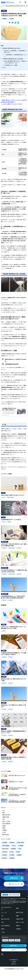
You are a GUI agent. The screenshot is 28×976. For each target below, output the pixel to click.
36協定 (12, 852)
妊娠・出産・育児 (5, 919)
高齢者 (18, 925)
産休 (20, 848)
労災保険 (12, 18)
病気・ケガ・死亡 (20, 922)
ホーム (2, 5)
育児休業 (5, 852)
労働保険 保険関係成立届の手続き (11, 48)
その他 (3, 932)
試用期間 (5, 842)
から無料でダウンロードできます (11, 104)
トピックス (4, 912)
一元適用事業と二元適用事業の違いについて (15, 55)
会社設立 (5, 855)
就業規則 (14, 848)
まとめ (4, 67)
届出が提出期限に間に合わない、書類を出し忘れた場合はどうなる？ (15, 62)
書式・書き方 (5, 848)
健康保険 (12, 858)
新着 (17, 908)
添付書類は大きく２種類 (10, 65)
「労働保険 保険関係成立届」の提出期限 (12, 59)
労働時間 (21, 845)
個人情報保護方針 (13, 959)
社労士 (14, 845)
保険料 (3, 929)
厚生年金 (5, 858)
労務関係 (4, 11)
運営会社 (13, 963)
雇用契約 (12, 842)
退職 (17, 916)
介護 (2, 922)
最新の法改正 (19, 912)
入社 (2, 916)
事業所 (18, 852)
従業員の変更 (19, 919)
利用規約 (14, 961)
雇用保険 (5, 18)
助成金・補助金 (21, 842)
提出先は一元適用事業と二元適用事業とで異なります (15, 51)
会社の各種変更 (5, 925)
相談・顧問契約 (6, 845)
